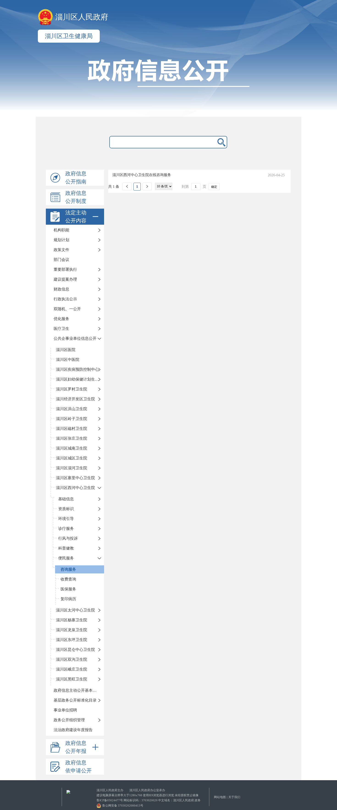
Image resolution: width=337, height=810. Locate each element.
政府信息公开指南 (75, 178)
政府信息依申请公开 (78, 767)
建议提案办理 (65, 279)
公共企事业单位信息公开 (75, 338)
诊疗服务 (66, 528)
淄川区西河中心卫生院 (75, 488)
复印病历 (68, 599)
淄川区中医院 (67, 359)
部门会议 (61, 259)
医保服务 (68, 589)
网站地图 (220, 797)
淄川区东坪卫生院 (71, 640)
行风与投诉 (68, 538)
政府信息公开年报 (75, 747)
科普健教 (66, 548)
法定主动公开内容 (75, 217)
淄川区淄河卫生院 (71, 468)
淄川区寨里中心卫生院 (75, 478)
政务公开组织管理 (69, 720)
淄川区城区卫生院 (71, 458)
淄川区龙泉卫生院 (71, 630)
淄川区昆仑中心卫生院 (75, 649)
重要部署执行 (65, 269)
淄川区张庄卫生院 (71, 438)
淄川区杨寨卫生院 (71, 620)
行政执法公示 (65, 299)
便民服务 (66, 558)
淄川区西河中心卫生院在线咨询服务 (141, 175)
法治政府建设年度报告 (73, 730)
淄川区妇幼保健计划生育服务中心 (80, 379)
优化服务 (61, 319)
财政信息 (61, 289)
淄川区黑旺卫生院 (71, 679)
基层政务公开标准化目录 (75, 700)
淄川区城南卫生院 (71, 448)
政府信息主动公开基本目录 (77, 690)
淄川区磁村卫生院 (71, 428)
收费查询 (68, 579)
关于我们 (234, 797)
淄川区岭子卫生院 (71, 419)
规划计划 (61, 240)
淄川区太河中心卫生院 (75, 610)
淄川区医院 (65, 350)
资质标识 (66, 509)
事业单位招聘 (65, 710)
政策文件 (61, 250)
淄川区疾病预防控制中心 (77, 369)
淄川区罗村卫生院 (71, 389)
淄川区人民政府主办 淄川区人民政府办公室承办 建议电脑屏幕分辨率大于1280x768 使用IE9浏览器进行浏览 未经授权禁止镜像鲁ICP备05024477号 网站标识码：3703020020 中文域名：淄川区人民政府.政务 (149, 795)
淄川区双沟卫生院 (71, 659)
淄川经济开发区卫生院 (75, 399)
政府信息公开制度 (75, 197)
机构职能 (61, 230)
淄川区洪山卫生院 (71, 409)
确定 (214, 186)
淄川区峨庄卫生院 (71, 669)
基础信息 (66, 499)
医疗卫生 (61, 328)
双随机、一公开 (67, 309)
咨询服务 (68, 569)
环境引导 (66, 519)
